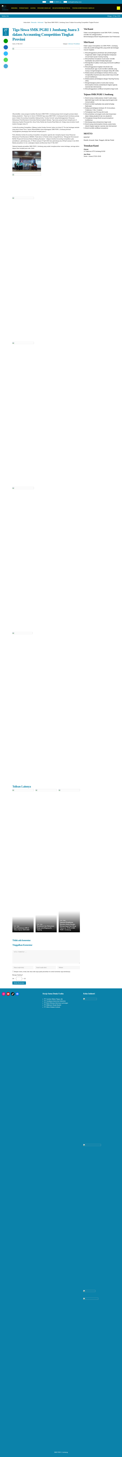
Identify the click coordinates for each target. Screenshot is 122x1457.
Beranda (14, 8)
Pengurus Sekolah (44, 8)
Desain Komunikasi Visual (61, 8)
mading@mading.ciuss (74, 2)
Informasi (40, 22)
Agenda (33, 8)
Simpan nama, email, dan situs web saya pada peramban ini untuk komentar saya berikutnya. (42, 971)
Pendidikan (77, 44)
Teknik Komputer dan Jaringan (83, 8)
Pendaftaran (23, 8)
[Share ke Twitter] (6, 53)
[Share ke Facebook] (6, 47)
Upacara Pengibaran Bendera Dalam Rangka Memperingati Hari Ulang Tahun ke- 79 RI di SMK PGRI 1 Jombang (68, 926)
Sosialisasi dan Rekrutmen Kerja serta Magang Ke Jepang (45, 928)
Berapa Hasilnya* (17, 975)
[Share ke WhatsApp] (6, 60)
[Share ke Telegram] (6, 66)
